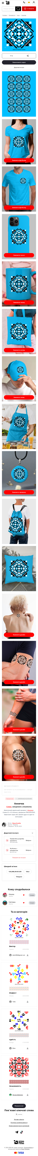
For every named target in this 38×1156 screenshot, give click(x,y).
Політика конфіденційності (19, 1122)
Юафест (12, 993)
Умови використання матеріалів (19, 1126)
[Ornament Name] (7, 2)
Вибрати (28, 840)
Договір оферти (19, 1119)
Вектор (12, 946)
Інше (18, 15)
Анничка (24, 15)
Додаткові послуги (19, 67)
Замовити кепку (19, 397)
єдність (12, 1039)
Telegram (19, 876)
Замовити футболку (19, 160)
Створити (30, 8)
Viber (27, 871)
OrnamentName (28, 1147)
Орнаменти (12, 15)
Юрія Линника (25, 1149)
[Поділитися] (27, 55)
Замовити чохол (19, 255)
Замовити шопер (19, 350)
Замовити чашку (19, 302)
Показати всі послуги (19, 857)
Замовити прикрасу (19, 492)
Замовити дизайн (19, 635)
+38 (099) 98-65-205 (15, 871)
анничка (20, 1114)
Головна (4, 15)
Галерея (32, 895)
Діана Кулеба (16, 823)
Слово (8, 807)
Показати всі (19, 1106)
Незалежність (15, 1086)
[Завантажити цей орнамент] (27, 954)
